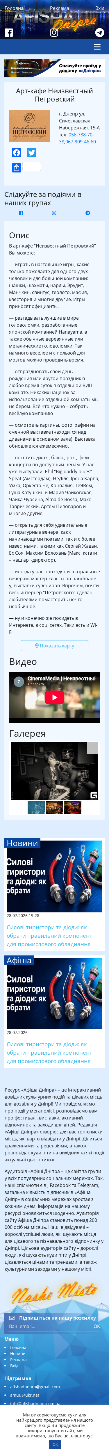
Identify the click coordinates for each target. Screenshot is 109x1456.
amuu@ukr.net (24, 1395)
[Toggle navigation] (97, 47)
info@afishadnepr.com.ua (35, 1403)
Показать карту (56, 645)
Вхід (99, 8)
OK (97, 1326)
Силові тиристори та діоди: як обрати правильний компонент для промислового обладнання (49, 935)
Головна (14, 8)
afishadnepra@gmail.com (35, 1386)
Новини (18, 1353)
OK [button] (55, 1444)
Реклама (59, 8)
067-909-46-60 (80, 141)
